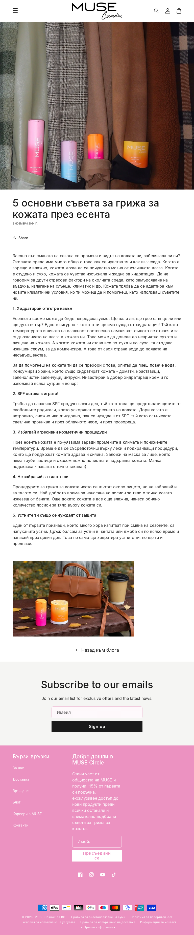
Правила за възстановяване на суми (98, 917)
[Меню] (15, 10)
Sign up (97, 726)
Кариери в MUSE (27, 814)
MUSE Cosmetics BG (50, 917)
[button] (156, 10)
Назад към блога (100, 650)
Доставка (21, 779)
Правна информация (99, 927)
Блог (16, 802)
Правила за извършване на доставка (107, 922)
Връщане (21, 791)
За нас (18, 768)
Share (23, 238)
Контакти (20, 825)
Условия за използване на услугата (49, 922)
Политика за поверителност (152, 917)
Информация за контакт (158, 922)
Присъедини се (97, 856)
